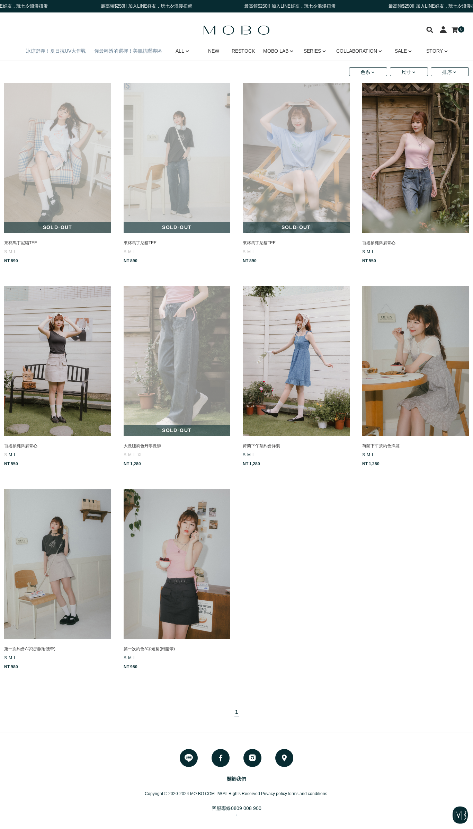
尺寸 (406, 72)
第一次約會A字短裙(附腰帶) (29, 648)
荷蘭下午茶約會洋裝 (261, 445)
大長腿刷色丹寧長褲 (142, 445)
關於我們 (236, 779)
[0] (454, 29)
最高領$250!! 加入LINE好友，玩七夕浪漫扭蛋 (268, 6)
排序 (447, 72)
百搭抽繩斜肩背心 (378, 242)
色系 (365, 72)
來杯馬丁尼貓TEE (20, 242)
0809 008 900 (246, 808)
